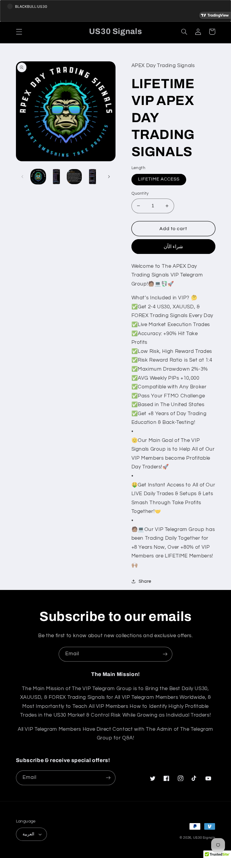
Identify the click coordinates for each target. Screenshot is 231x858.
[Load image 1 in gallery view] (38, 176)
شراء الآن (173, 246)
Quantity (140, 193)
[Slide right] (109, 176)
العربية (28, 834)
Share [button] (145, 581)
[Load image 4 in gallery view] (92, 176)
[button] (19, 32)
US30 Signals (204, 837)
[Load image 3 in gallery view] (74, 176)
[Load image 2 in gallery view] (56, 176)
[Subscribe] (165, 654)
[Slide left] (22, 176)
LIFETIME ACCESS (159, 179)
